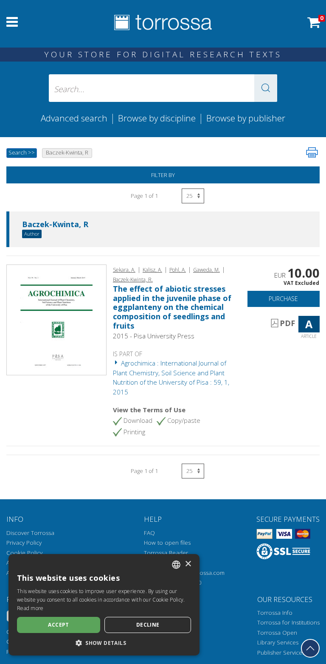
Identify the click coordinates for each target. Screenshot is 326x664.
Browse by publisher (245, 118)
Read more (30, 608)
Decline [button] (148, 624)
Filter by (163, 175)
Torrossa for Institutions (288, 622)
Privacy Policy (24, 542)
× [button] (188, 564)
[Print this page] (312, 152)
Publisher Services (281, 652)
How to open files (167, 542)
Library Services (277, 642)
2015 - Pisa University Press (153, 336)
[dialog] (104, 605)
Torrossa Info (274, 612)
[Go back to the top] (310, 648)
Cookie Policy (24, 553)
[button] (265, 88)
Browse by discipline (157, 118)
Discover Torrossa (30, 533)
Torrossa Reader (166, 553)
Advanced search (74, 118)
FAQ (149, 533)
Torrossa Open (277, 632)
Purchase (283, 299)
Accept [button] (58, 624)
